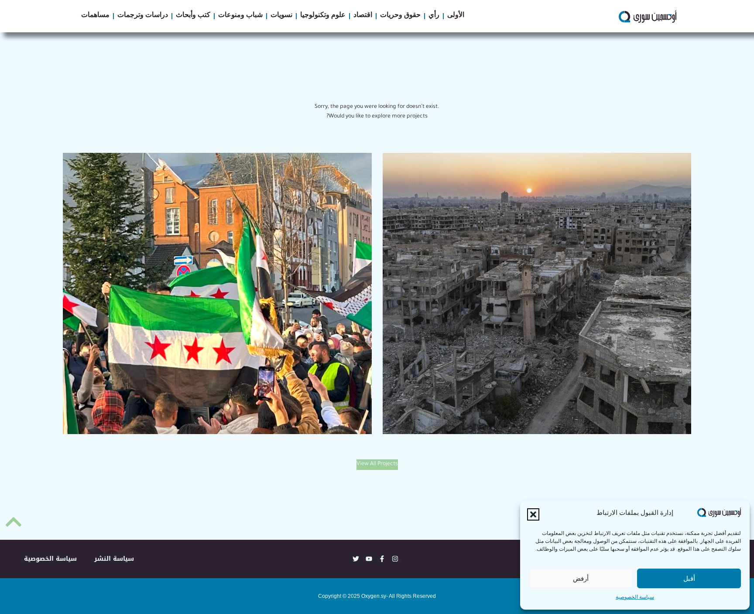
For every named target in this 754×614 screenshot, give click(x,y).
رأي (433, 16)
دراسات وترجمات (142, 16)
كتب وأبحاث (193, 16)
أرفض (581, 578)
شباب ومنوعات (240, 16)
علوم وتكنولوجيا (323, 16)
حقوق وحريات (400, 16)
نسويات (281, 16)
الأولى (455, 16)
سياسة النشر (114, 559)
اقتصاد (362, 16)
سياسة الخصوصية (635, 597)
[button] (533, 514)
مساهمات (95, 16)
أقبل (689, 578)
